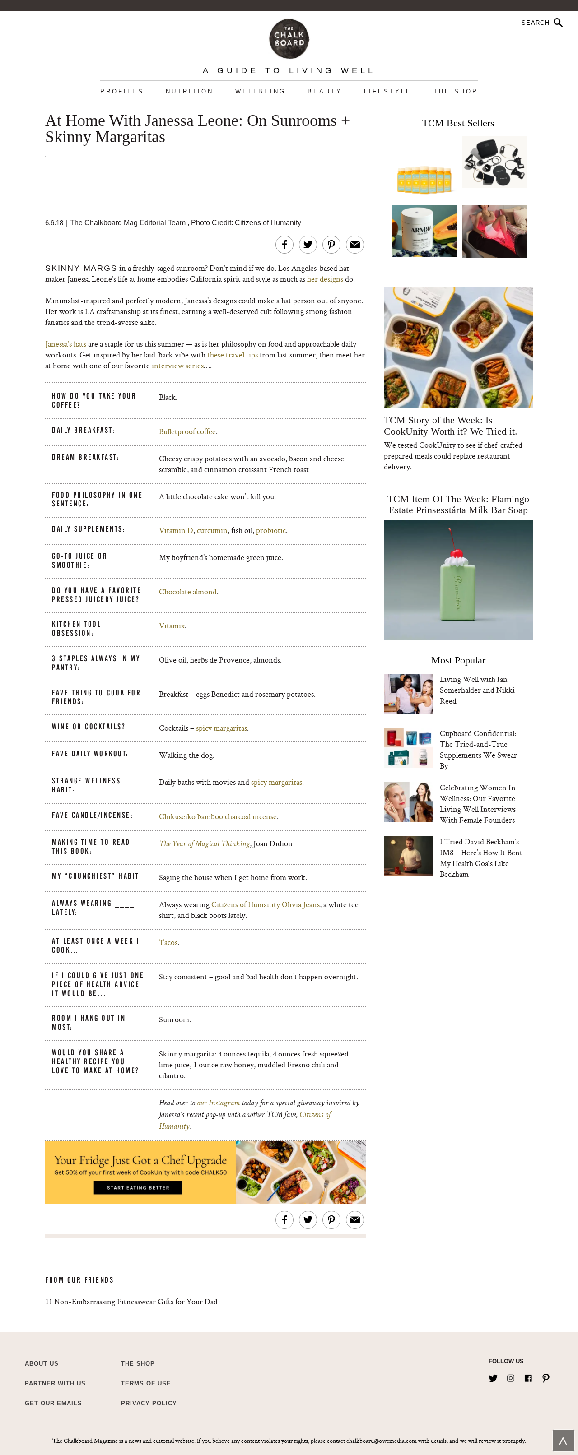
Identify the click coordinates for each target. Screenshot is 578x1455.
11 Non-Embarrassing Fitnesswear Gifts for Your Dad (131, 1301)
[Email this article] (355, 244)
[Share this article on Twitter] (308, 244)
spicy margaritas (221, 728)
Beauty (325, 91)
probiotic (271, 530)
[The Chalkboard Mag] (289, 37)
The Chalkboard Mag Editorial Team (128, 223)
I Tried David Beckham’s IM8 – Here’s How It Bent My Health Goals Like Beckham (481, 857)
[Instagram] (510, 1376)
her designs (325, 278)
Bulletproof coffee (187, 431)
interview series (177, 365)
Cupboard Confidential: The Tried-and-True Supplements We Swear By (478, 749)
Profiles (122, 91)
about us (42, 1363)
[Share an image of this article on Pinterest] (331, 244)
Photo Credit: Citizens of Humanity (246, 223)
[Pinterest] (545, 1376)
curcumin (212, 530)
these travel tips (232, 354)
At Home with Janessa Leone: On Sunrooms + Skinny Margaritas (197, 129)
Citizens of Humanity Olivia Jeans (265, 904)
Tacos (168, 942)
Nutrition (190, 91)
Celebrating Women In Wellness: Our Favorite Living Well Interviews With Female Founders (478, 803)
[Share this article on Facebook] (284, 244)
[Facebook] (528, 1376)
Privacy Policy (149, 1403)
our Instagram (218, 1103)
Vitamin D (176, 530)
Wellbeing (260, 91)
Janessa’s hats (65, 343)
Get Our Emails (53, 1403)
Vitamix (172, 625)
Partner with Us (55, 1383)
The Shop (456, 91)
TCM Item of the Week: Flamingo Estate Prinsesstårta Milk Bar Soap (458, 504)
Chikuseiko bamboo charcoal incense (218, 816)
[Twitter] (493, 1376)
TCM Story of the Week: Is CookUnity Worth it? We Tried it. (450, 425)
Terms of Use (146, 1383)
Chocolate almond (188, 591)
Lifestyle (388, 91)
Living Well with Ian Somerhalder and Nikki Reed (477, 690)
